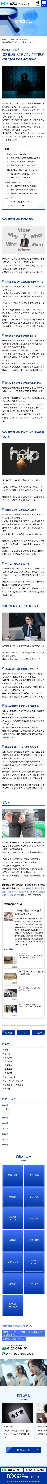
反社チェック (10, 1077)
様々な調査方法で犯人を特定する (22, 189)
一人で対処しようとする (18, 177)
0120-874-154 (17, 1347)
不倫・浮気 (12, 1175)
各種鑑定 (8, 1069)
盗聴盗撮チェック (13, 1219)
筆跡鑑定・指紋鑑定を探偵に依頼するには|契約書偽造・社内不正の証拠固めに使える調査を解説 (23, 891)
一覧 (23, 1032)
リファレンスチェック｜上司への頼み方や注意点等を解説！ (31, 973)
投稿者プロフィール (21, 202)
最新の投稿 (18, 205)
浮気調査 (8, 1057)
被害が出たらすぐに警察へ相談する (23, 165)
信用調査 (8, 1065)
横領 (6, 1049)
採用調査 (14, 967)
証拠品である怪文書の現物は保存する (23, 158)
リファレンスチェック (14, 1080)
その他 (7, 1088)
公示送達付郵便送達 (12, 1305)
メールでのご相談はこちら (19, 1353)
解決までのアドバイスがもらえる (22, 193)
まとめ (8, 198)
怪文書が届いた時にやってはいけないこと (22, 170)
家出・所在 (34, 1196)
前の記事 (8, 1032)
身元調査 (13, 1283)
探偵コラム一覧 (23, 1450)
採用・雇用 (34, 1240)
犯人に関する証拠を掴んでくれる (22, 186)
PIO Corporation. (23, 1481)
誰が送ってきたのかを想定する (21, 161)
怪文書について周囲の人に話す (21, 174)
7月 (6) (7, 1109)
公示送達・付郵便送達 (14, 1084)
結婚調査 (13, 1196)
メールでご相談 (37, 1469)
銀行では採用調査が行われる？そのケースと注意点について (31, 989)
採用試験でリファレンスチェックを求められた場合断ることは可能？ (31, 957)
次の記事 (38, 1032)
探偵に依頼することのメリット (18, 182)
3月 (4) (7, 1113)
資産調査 (34, 1283)
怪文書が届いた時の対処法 (16, 154)
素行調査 (8, 1061)
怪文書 (15, 50)
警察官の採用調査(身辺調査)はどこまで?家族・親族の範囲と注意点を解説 (30, 1005)
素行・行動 (34, 1175)
